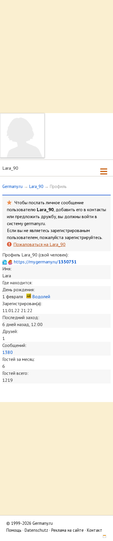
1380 (7, 352)
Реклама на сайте (67, 530)
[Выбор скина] (102, 537)
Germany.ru (12, 186)
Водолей (41, 296)
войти (88, 216)
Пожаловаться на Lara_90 (39, 244)
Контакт (94, 530)
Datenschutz (36, 530)
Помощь (13, 530)
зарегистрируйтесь (83, 237)
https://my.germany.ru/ (45, 262)
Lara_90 (36, 186)
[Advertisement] (56, 56)
